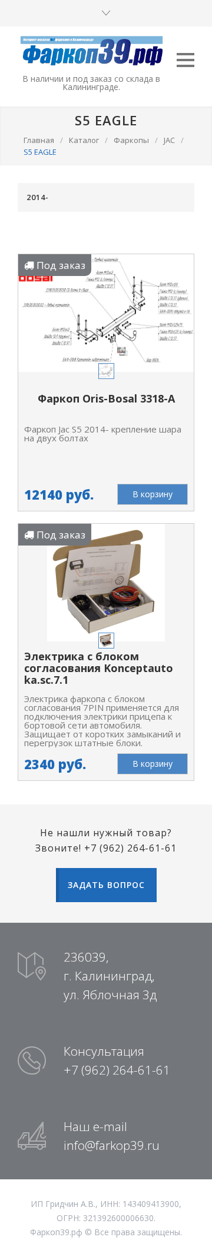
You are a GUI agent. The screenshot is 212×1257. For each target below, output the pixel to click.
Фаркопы (131, 140)
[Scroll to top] (191, 1236)
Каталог (84, 140)
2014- (37, 197)
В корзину (152, 494)
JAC (169, 140)
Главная (39, 140)
